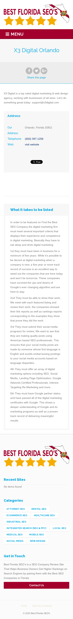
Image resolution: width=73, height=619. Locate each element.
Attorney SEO (16, 509)
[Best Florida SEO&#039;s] (36, 14)
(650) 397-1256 (34, 138)
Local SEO (59, 528)
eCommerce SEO (17, 515)
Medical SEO (15, 534)
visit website (32, 144)
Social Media (15, 541)
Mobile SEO (36, 534)
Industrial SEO (16, 522)
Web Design (37, 541)
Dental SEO (38, 509)
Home (24, 605)
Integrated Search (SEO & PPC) (26, 528)
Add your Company (42, 605)
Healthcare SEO (44, 515)
